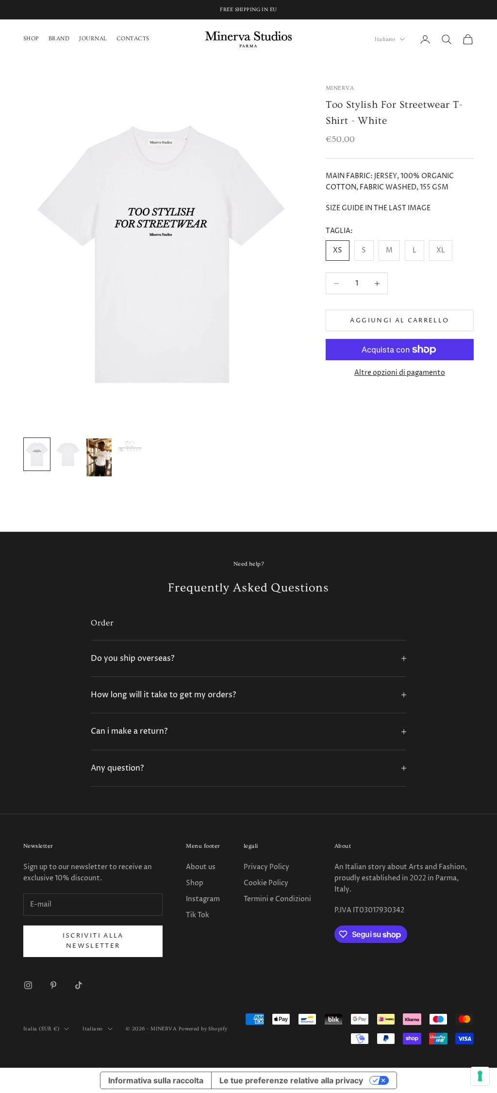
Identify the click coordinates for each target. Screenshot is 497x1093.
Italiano (385, 39)
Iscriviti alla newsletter (93, 940)
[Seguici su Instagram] (28, 985)
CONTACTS (132, 38)
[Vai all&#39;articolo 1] (36, 454)
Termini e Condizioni (277, 899)
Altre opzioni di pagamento (399, 372)
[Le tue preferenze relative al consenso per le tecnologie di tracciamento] (480, 1076)
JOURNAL (92, 38)
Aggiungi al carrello (399, 320)
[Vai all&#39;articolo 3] (99, 457)
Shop (194, 883)
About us (200, 867)
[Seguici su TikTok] (78, 985)
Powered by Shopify (203, 1029)
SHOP (31, 38)
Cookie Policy (266, 883)
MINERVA (340, 88)
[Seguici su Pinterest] (53, 985)
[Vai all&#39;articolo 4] (130, 445)
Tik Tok (197, 915)
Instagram (203, 899)
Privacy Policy (266, 867)
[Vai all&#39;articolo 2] (68, 454)
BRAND (59, 38)
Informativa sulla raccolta (155, 1080)
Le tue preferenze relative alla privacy (291, 1080)
